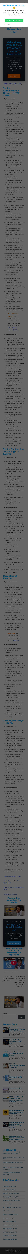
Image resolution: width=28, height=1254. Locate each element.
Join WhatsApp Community (14, 20)
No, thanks (6, 24)
